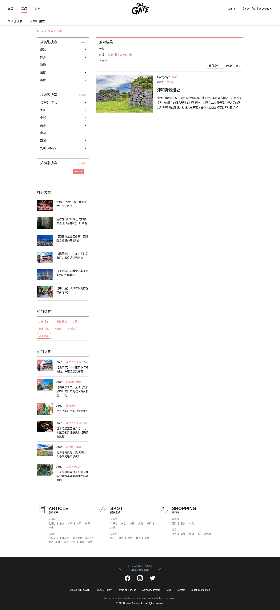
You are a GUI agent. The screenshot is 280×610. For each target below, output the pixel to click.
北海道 (52, 523)
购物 (38, 8)
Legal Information (200, 589)
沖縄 (51, 527)
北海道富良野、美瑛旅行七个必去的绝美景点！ (72, 454)
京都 (70, 523)
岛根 (59, 31)
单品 (191, 523)
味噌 (183, 534)
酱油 (191, 534)
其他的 (207, 534)
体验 (121, 538)
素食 (183, 523)
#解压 (58, 328)
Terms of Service (126, 589)
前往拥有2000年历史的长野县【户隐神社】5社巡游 (71, 221)
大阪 (79, 523)
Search (78, 171)
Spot (51, 31)
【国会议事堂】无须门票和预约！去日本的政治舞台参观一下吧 (72, 391)
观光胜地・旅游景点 (83, 538)
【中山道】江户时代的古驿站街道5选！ (72, 290)
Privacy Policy (104, 589)
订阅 (174, 523)
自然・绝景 (54, 542)
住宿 (138, 538)
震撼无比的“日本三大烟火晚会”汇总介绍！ (71, 204)
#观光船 (44, 328)
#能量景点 (61, 321)
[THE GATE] (140, 8)
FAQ (168, 589)
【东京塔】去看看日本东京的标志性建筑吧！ (72, 272)
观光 (112, 538)
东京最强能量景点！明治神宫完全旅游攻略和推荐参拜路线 (72, 476)
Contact (181, 589)
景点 (24, 8)
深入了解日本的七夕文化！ (72, 411)
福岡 (87, 523)
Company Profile (151, 589)
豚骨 (174, 534)
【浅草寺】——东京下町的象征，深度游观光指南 (72, 255)
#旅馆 (71, 328)
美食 (81, 542)
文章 (11, 8)
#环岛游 (44, 336)
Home (40, 31)
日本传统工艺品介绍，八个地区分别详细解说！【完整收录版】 (72, 432)
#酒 (75, 321)
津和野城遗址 (168, 90)
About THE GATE (80, 589)
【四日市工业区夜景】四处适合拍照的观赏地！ (72, 238)
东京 (61, 523)
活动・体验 (69, 542)
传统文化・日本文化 (59, 538)
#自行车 (44, 321)
